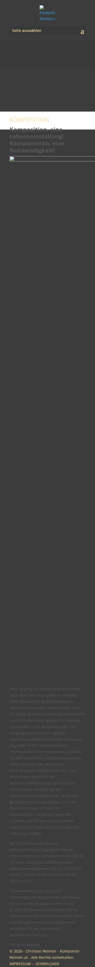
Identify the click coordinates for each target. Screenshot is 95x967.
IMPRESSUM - (21, 963)
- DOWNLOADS (46, 963)
